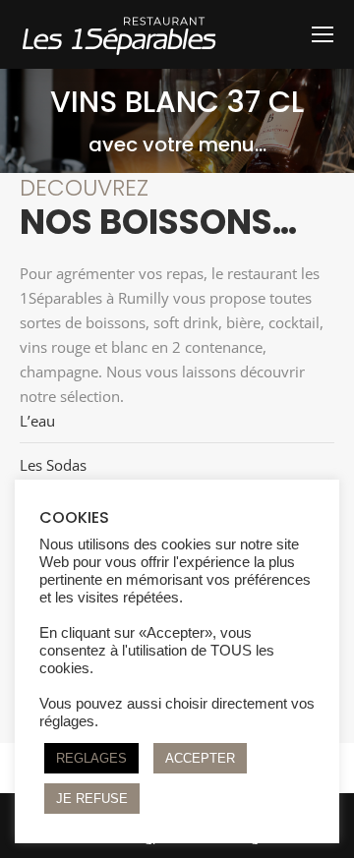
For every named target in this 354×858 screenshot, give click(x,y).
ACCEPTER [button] (200, 758)
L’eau (37, 420)
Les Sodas (53, 465)
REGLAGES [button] (91, 758)
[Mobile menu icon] (322, 34)
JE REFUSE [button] (92, 798)
